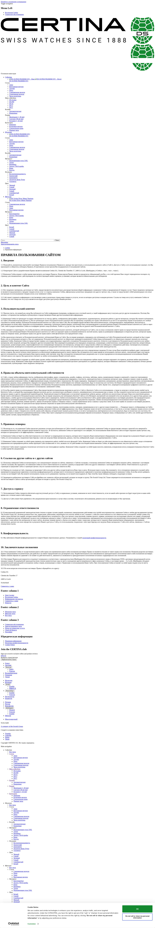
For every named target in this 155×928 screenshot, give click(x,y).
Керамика (12, 164)
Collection (8, 77)
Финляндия (9, 706)
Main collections (14, 769)
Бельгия (8, 667)
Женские (8, 197)
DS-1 (11, 107)
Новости (8, 603)
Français (12, 671)
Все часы (8, 615)
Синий (11, 187)
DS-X (11, 104)
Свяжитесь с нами (7, 586)
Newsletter (8, 632)
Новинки (12, 124)
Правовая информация (13, 641)
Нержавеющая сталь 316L (18, 161)
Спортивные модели (16, 94)
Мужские (8, 132)
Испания (8, 682)
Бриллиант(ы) (14, 214)
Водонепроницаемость (17, 174)
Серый (11, 191)
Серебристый (14, 193)
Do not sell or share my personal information (137, 917)
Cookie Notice (10, 645)
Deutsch (12, 710)
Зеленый (12, 189)
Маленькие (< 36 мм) (16, 117)
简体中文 (12, 688)
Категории (13, 794)
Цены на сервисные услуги (15, 628)
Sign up (3, 655)
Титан (11, 162)
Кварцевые (13, 113)
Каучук (11, 170)
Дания (7, 677)
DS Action (12, 100)
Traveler (12, 88)
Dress (11, 90)
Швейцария (9, 708)
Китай (8, 684)
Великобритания (11, 673)
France (7, 663)
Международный (11, 719)
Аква (11, 85)
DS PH (11, 102)
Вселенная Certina (11, 12)
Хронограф (13, 176)
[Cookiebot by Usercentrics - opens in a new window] (13, 923)
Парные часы (14, 130)
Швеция (8, 716)
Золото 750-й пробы (16, 166)
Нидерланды (9, 696)
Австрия (8, 665)
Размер (11, 786)
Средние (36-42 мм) (16, 119)
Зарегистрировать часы (13, 626)
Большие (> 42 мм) (16, 121)
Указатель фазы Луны (17, 179)
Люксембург (10, 691)
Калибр (12, 780)
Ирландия (8, 680)
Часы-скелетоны (15, 96)
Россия (7, 704)
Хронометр (13, 178)
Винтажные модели (16, 87)
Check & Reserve (11, 630)
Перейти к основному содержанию (13, 2)
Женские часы (10, 613)
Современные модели (17, 92)
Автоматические (15, 111)
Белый (11, 195)
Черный (12, 185)
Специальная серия (16, 128)
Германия (8, 675)
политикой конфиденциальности (94, 538)
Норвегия (8, 698)
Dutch (11, 669)
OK (137, 909)
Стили (11, 754)
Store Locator (9, 595)
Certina (7, 248)
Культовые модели (16, 126)
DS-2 (11, 106)
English (11, 686)
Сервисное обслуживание (14, 14)
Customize (32, 924)
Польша (8, 702)
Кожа (11, 168)
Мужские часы (10, 612)
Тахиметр (12, 181)
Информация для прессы (14, 599)
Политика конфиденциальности (16, 643)
